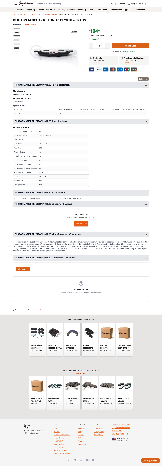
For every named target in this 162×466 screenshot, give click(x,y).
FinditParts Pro (59, 441)
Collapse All (143, 79)
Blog (79, 432)
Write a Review (30, 24)
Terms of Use (98, 429)
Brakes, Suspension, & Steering (72, 10)
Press (80, 441)
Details (96, 62)
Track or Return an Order (121, 425)
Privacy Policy (99, 432)
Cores (56, 429)
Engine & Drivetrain (46, 10)
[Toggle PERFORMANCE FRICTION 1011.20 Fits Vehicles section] (146, 192)
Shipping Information (62, 435)
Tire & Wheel (102, 10)
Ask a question (23, 269)
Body (91, 10)
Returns (57, 432)
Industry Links (59, 444)
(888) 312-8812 (117, 431)
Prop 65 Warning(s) (40, 310)
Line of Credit (59, 438)
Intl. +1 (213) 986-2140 (120, 434)
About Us (81, 429)
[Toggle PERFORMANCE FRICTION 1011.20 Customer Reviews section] (146, 204)
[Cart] (146, 3)
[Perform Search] (112, 3)
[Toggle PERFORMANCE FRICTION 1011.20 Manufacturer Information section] (146, 234)
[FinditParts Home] (26, 4)
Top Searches (139, 10)
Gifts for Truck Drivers (62, 453)
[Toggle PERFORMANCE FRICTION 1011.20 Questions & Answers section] (146, 258)
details (127, 62)
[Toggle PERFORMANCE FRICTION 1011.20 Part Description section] (146, 85)
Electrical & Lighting (26, 10)
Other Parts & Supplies (120, 10)
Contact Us (82, 444)
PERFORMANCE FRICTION (23, 94)
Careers (81, 435)
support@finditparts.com (121, 428)
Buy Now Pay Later (60, 450)
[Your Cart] (146, 3)
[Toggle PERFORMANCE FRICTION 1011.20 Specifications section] (146, 121)
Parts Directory (59, 447)
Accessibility (98, 435)
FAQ (79, 438)
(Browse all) (81, 373)
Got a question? (150, 460)
